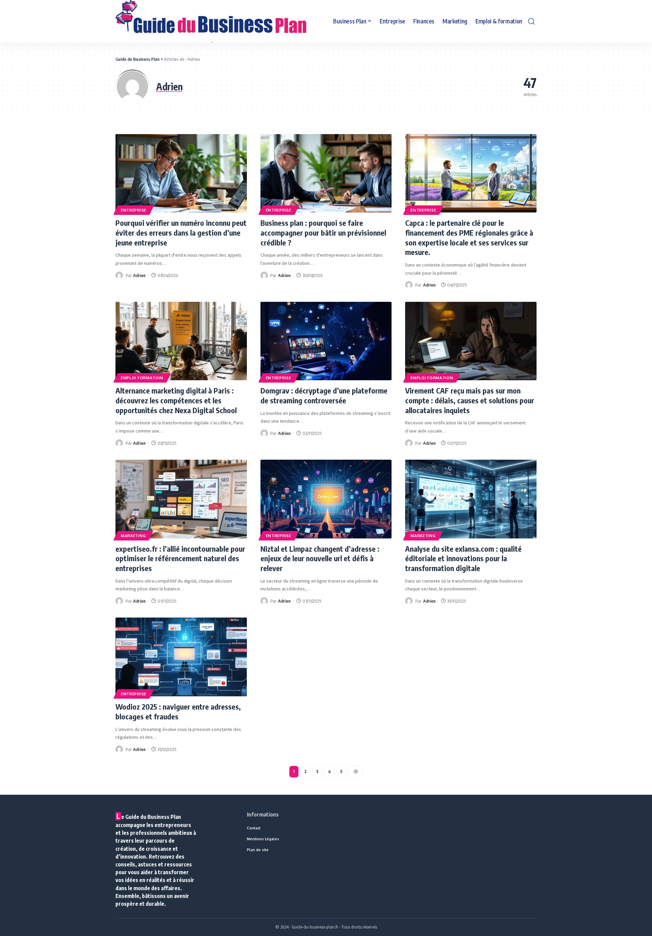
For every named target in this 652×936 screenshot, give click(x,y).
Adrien (139, 275)
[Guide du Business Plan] (210, 21)
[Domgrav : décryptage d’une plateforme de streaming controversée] (326, 341)
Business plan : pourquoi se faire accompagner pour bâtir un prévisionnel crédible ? (323, 232)
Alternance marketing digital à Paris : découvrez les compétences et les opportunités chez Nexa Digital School (176, 400)
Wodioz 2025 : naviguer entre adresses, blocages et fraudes (178, 711)
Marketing (133, 535)
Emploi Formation (142, 377)
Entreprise (133, 210)
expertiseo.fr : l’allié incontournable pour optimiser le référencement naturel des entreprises (180, 558)
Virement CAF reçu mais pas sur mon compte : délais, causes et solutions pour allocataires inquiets (469, 400)
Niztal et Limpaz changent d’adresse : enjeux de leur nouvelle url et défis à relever (319, 558)
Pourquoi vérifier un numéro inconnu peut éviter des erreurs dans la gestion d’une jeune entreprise (181, 232)
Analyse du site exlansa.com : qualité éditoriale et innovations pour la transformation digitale (463, 558)
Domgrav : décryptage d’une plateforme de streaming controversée (323, 395)
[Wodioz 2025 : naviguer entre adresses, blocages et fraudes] (181, 657)
